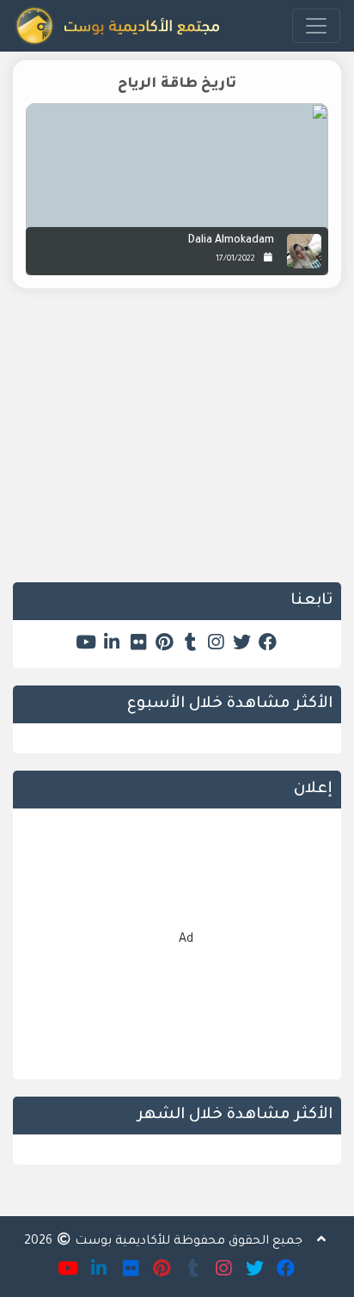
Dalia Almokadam (231, 241)
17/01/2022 (235, 259)
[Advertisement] (177, 448)
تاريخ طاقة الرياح (177, 84)
